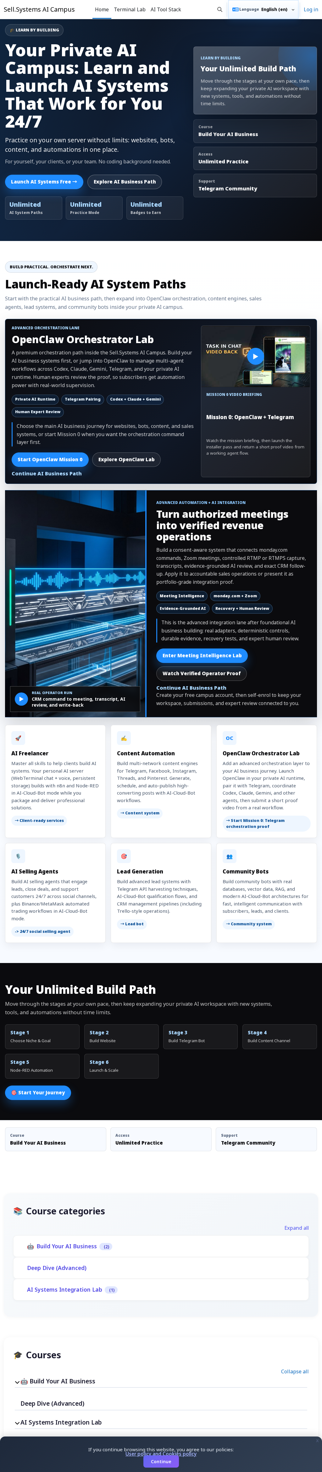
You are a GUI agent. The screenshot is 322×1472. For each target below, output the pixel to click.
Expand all (296, 1227)
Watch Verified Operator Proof (202, 673)
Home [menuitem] (102, 9)
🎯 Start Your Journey (38, 1092)
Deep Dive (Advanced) (56, 1268)
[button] (219, 9)
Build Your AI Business (66, 1246)
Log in (311, 9)
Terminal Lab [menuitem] (130, 9)
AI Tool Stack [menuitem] (166, 9)
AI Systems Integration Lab (64, 1289)
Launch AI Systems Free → (44, 181)
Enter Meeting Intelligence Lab (202, 655)
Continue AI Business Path (47, 473)
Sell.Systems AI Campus (39, 9)
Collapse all (295, 1371)
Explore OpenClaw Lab (126, 459)
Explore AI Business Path (125, 181)
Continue (161, 1461)
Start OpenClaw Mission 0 (50, 459)
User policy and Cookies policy (161, 1454)
